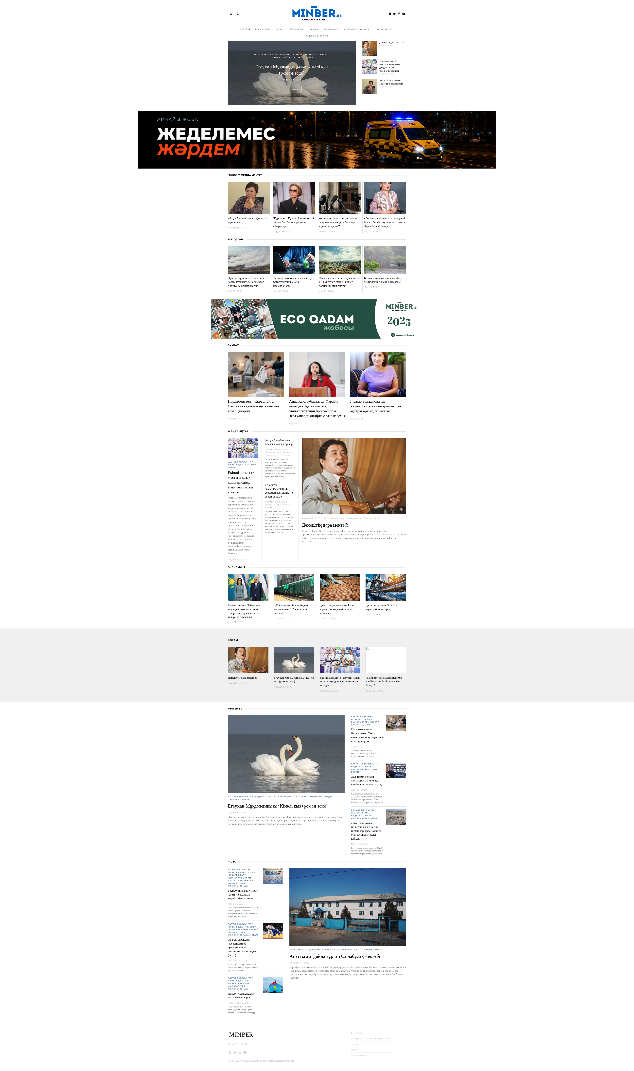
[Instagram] (399, 14)
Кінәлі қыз (284, 796)
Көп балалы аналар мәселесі (335, 950)
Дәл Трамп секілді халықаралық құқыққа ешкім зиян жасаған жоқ (366, 780)
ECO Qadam (235, 239)
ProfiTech (289, 1060)
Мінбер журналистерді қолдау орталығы (371, 1038)
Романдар (315, 796)
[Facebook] (390, 14)
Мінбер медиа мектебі (356, 29)
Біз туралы (356, 1033)
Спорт (309, 56)
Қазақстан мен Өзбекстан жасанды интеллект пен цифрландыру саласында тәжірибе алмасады (244, 611)
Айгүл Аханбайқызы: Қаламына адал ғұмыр (391, 82)
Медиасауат (331, 29)
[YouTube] (404, 14)
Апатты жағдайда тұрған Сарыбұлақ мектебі (334, 956)
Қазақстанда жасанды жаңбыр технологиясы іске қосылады (383, 280)
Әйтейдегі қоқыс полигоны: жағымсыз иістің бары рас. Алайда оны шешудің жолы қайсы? (366, 831)
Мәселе (374, 722)
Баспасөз (234, 869)
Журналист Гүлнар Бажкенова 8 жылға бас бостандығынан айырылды (293, 222)
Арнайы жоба (384, 29)
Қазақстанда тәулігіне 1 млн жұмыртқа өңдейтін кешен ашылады (337, 609)
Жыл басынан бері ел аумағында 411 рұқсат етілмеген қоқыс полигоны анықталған (339, 282)
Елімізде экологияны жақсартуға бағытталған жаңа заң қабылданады (293, 282)
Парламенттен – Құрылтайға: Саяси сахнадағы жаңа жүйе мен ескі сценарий (254, 406)
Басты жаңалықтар (273, 56)
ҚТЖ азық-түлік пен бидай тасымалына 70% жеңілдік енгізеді (291, 609)
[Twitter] (394, 14)
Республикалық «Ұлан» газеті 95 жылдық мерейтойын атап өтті (243, 894)
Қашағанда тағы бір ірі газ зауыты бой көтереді (382, 607)
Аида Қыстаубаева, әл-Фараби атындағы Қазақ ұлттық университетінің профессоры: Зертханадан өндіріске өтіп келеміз (317, 409)
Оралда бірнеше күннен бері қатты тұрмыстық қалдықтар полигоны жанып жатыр (246, 282)
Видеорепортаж (265, 796)
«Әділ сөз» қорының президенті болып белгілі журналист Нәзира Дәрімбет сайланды (384, 222)
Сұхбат (355, 725)
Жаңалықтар (262, 29)
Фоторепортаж (238, 886)
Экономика (296, 29)
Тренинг (355, 1044)
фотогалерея (364, 950)
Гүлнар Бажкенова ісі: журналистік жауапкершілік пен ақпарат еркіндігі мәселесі (375, 406)
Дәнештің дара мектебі (392, 42)
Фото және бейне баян (242, 929)
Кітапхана (313, 29)
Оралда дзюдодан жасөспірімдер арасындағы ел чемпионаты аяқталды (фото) (242, 947)
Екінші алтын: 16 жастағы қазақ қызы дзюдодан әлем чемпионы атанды (292, 68)
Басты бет (244, 29)
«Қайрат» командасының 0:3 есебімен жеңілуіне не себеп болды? (279, 491)
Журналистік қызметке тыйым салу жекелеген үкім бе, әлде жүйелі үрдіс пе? (338, 222)
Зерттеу (355, 1049)
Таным (368, 518)
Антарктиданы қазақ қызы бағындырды (241, 995)
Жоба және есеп (359, 1055)
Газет (250, 872)
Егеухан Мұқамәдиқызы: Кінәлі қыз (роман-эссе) (294, 679)
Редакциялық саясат (317, 35)
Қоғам (278, 29)
